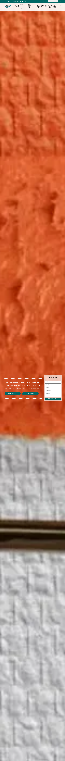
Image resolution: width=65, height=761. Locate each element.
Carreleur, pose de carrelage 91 (63, 6)
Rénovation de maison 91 (17, 6)
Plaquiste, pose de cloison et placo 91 (59, 6)
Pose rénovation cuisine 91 (54, 6)
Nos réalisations (12, 393)
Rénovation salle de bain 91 (50, 6)
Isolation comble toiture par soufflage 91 (21, 6)
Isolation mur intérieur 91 (25, 6)
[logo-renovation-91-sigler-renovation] (8, 7)
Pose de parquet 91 (42, 6)
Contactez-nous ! (30, 393)
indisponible (7, 1)
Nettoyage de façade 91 (38, 6)
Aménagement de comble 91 (33, 6)
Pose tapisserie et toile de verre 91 (29, 6)
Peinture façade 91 (46, 6)
